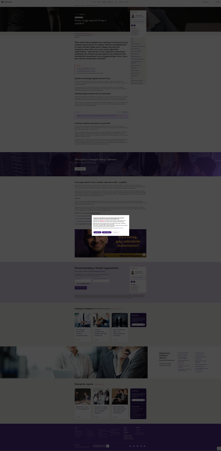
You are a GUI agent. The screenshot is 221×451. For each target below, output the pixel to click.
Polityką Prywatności (120, 228)
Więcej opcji (116, 232)
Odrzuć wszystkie (107, 232)
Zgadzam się (97, 232)
